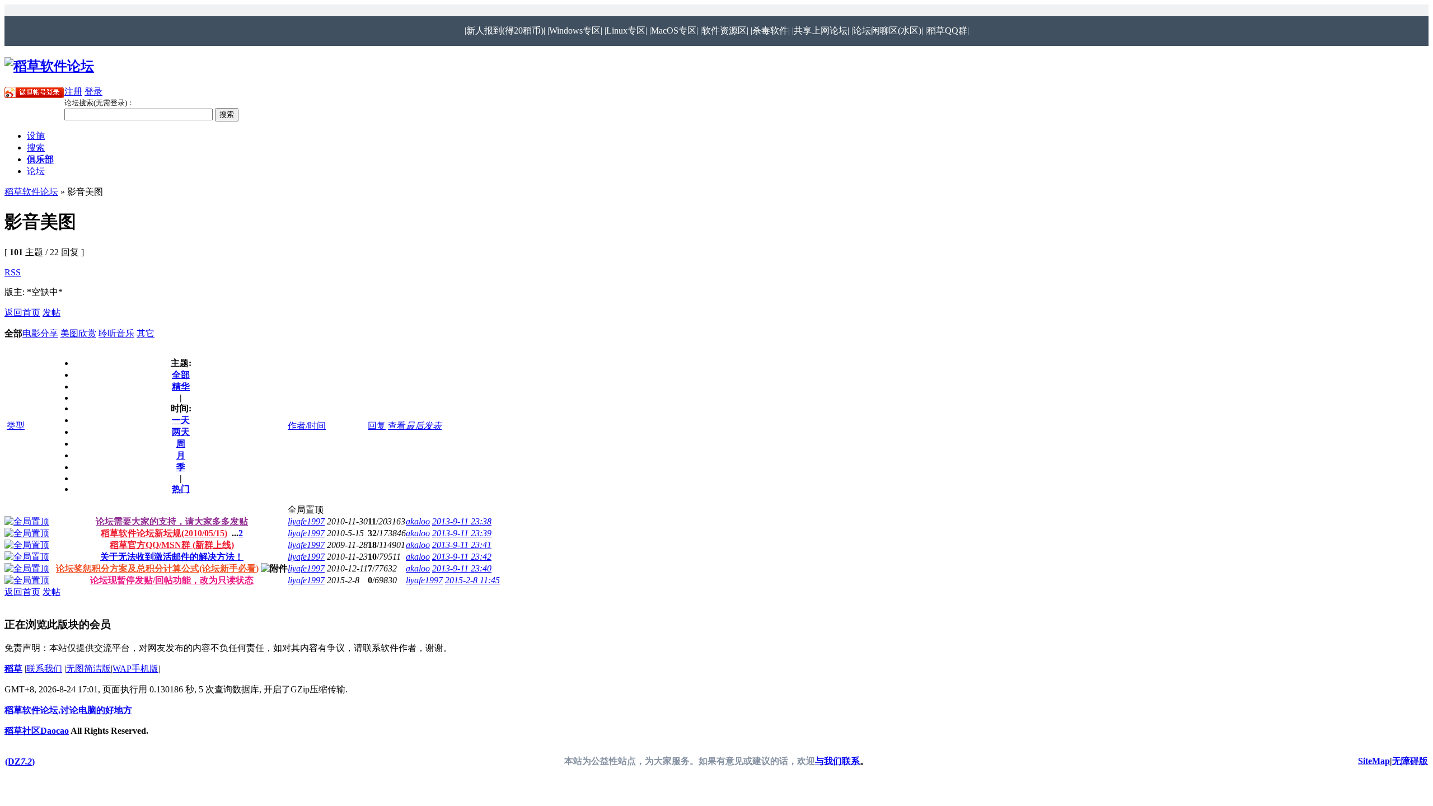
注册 (73, 91)
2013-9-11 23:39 (461, 533)
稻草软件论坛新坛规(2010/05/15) (164, 533)
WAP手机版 (135, 668)
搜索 (36, 147)
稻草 (13, 668)
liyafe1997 (306, 521)
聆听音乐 (116, 333)
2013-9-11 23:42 (461, 556)
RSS (12, 272)
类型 (16, 425)
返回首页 (22, 312)
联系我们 (44, 668)
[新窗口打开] (26, 521)
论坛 (36, 171)
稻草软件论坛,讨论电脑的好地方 (68, 710)
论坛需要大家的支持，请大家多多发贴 (172, 521)
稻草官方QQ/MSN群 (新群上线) (172, 545)
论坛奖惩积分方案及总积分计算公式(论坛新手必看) (157, 568)
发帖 (51, 312)
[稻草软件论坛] (49, 66)
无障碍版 (1410, 761)
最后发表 (424, 425)
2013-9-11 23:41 (461, 545)
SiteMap (1374, 761)
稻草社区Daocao (36, 730)
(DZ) (20, 761)
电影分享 (40, 333)
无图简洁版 (88, 668)
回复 (377, 425)
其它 (145, 333)
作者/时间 (307, 425)
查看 (397, 425)
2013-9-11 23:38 (461, 521)
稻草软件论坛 (31, 191)
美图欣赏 (78, 333)
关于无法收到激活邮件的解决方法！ (171, 556)
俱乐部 (40, 159)
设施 (36, 135)
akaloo (418, 521)
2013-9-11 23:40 (461, 568)
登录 (93, 91)
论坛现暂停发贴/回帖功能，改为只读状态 (172, 580)
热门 (181, 489)
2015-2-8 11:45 (472, 580)
